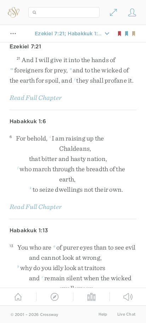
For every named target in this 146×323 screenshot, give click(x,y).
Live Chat (126, 314)
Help (103, 314)
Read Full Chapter (36, 98)
